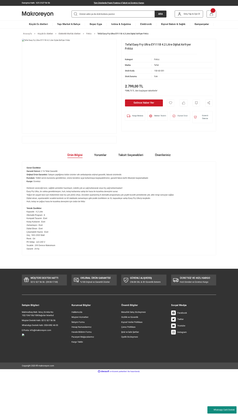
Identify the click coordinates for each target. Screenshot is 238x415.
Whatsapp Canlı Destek (224, 410)
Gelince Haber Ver (144, 102)
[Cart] (211, 14)
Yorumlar (100, 155)
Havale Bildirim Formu (82, 332)
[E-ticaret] (118, 371)
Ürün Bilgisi (75, 155)
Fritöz (156, 59)
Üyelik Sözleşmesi (129, 337)
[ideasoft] (103, 371)
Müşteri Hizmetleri (80, 317)
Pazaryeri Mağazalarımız (83, 337)
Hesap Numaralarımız (81, 327)
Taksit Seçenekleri (130, 155)
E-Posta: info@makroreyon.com (36, 330)
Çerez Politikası (128, 327)
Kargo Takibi (77, 342)
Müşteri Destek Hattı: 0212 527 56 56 (38, 320)
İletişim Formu (78, 322)
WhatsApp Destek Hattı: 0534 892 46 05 (40, 325)
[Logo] (42, 14)
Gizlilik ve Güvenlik (129, 317)
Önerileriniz (163, 155)
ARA (160, 14)
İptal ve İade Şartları (130, 332)
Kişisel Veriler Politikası (131, 322)
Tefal (156, 65)
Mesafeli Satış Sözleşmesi (133, 312)
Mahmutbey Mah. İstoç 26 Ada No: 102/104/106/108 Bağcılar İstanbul (38, 314)
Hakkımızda (77, 312)
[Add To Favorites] (170, 102)
